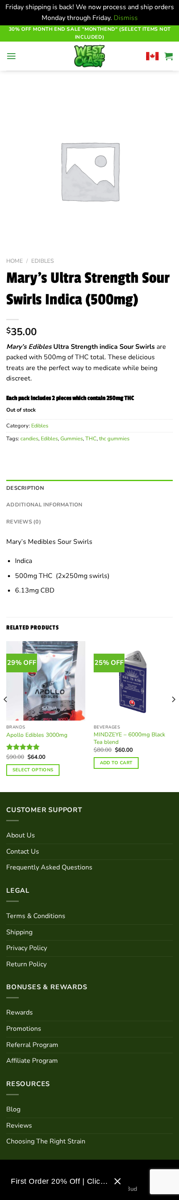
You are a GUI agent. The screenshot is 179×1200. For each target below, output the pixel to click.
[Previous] (6, 715)
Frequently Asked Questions (49, 867)
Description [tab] (25, 488)
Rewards (19, 1012)
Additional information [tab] (44, 505)
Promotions (23, 1028)
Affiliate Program (32, 1060)
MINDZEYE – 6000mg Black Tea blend (129, 738)
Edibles (42, 261)
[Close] (117, 1181)
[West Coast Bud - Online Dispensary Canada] (89, 56)
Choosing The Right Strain (45, 1141)
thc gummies (114, 438)
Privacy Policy (26, 948)
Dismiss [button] (126, 17)
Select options (33, 770)
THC (91, 438)
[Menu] (11, 56)
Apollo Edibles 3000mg (36, 735)
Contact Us (22, 851)
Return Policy (26, 964)
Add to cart (116, 763)
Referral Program (32, 1044)
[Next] (173, 715)
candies (29, 438)
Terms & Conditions (35, 916)
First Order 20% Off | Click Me (59, 1181)
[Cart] (168, 56)
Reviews (19, 1125)
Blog (13, 1109)
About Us (20, 835)
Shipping (19, 932)
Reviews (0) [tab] (23, 522)
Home (14, 261)
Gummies (71, 438)
